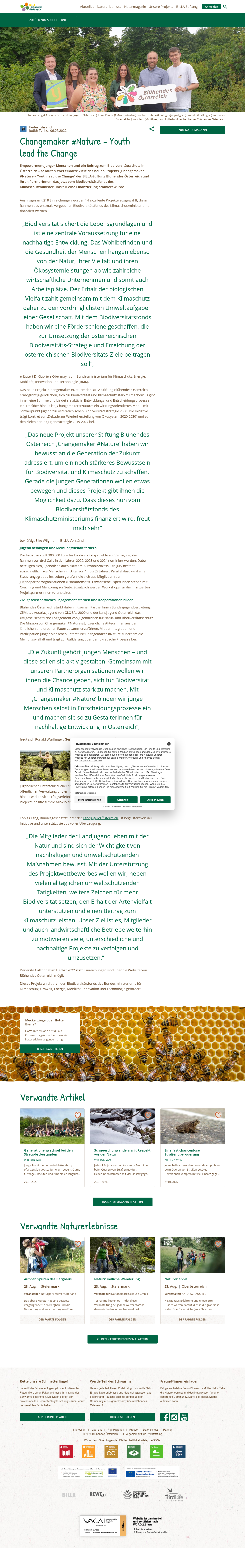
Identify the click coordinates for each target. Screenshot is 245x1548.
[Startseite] (31, 7)
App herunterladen (52, 1417)
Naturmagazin (135, 6)
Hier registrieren (122, 1417)
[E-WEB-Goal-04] (66, 1451)
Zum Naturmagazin (192, 130)
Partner (167, 1429)
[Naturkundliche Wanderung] (122, 1280)
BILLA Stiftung (187, 6)
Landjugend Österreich (100, 818)
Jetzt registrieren (50, 1049)
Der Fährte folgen (52, 1319)
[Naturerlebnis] (192, 1280)
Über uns (97, 1429)
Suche (225, 6)
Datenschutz (150, 1429)
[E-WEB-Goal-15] (156, 1451)
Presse (133, 1429)
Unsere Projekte (161, 6)
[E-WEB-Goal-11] (88, 1451)
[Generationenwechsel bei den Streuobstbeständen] (52, 1148)
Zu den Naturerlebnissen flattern (122, 1339)
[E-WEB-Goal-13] (133, 1451)
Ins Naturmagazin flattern (122, 1202)
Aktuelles (87, 6)
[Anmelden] (78, 1115)
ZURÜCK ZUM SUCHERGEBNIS (48, 20)
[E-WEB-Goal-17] (179, 1451)
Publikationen (116, 1429)
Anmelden (211, 7)
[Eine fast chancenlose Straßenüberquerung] (192, 1148)
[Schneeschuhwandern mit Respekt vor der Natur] (122, 1148)
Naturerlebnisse (109, 6)
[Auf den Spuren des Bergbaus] (52, 1280)
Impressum (79, 1429)
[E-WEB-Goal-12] (111, 1451)
